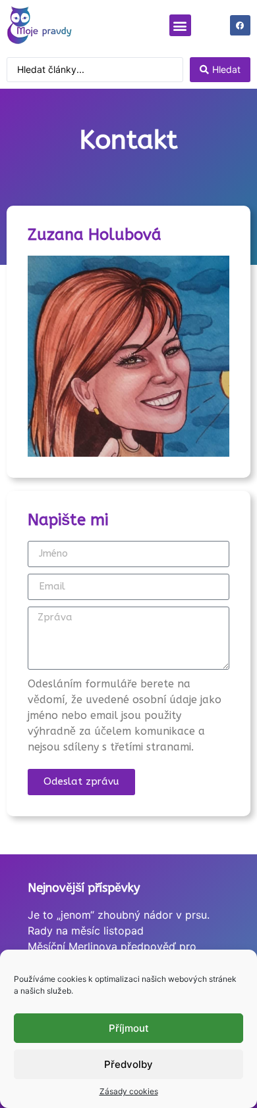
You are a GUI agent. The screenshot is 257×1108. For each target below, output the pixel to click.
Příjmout (129, 1028)
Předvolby (128, 1064)
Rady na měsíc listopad (86, 930)
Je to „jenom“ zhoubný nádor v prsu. (119, 914)
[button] (180, 25)
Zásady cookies (129, 1091)
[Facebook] (240, 25)
